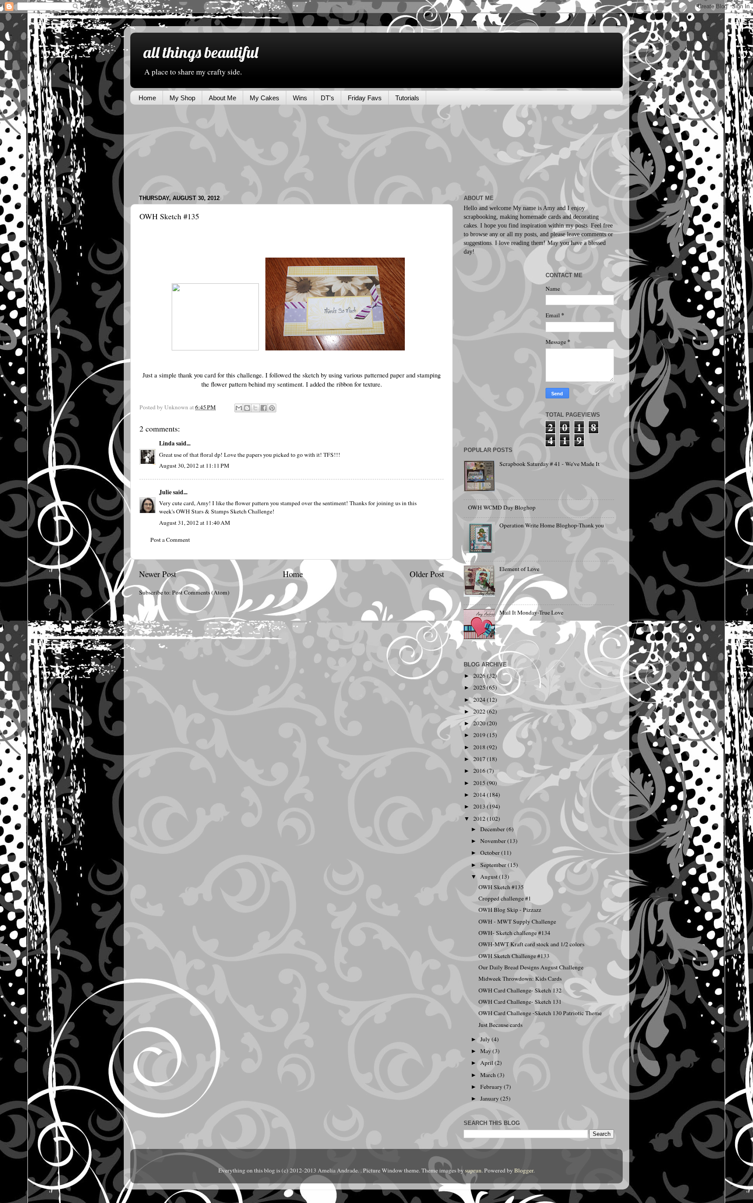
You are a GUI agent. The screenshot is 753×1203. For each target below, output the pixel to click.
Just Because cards (500, 1025)
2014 (480, 795)
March (488, 1075)
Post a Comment (170, 540)
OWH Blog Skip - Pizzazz (509, 910)
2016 (480, 771)
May (486, 1051)
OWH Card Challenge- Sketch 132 (520, 990)
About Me (222, 98)
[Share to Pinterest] (272, 408)
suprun (473, 1170)
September (494, 865)
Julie (165, 492)
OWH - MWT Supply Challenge (517, 921)
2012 (480, 818)
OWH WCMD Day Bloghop (502, 507)
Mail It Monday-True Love (531, 612)
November (493, 841)
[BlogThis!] (247, 408)
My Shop (182, 98)
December (493, 829)
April (487, 1063)
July (486, 1039)
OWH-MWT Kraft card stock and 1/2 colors (531, 944)
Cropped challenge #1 (504, 898)
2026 (480, 676)
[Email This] (238, 408)
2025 (480, 687)
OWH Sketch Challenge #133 (513, 956)
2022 (480, 711)
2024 (480, 699)
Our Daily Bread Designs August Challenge (530, 967)
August (489, 876)
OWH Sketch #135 (501, 887)
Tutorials (407, 98)
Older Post (427, 573)
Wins (300, 98)
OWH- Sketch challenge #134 (514, 933)
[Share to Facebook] (263, 408)
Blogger (523, 1170)
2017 (480, 759)
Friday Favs (365, 98)
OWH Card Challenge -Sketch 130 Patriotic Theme (540, 1013)
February (492, 1087)
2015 (480, 783)
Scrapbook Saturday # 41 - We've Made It (549, 464)
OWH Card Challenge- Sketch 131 (520, 1002)
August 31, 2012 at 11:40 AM (194, 523)
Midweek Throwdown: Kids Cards (520, 978)
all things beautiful (200, 52)
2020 (480, 723)
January (490, 1098)
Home (147, 98)
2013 (480, 806)
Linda (167, 443)
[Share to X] (255, 408)
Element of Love (519, 569)
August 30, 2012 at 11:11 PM (194, 465)
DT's (327, 98)
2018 (480, 747)
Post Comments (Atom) (201, 592)
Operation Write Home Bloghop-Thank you (551, 525)
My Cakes (264, 98)
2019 (480, 735)
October (490, 852)
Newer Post (157, 573)
